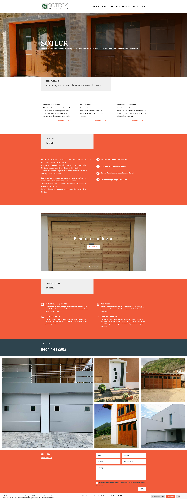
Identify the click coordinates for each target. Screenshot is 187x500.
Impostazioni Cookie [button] (158, 496)
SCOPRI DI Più (63, 121)
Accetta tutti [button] (170, 496)
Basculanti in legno (93, 238)
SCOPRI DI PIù (100, 121)
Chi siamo (104, 6)
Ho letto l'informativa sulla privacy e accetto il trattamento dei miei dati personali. (120, 484)
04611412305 (46, 454)
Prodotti (125, 6)
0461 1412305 (54, 349)
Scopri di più (93, 246)
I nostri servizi (115, 6)
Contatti (143, 6)
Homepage (95, 6)
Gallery (135, 6)
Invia (142, 489)
